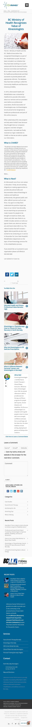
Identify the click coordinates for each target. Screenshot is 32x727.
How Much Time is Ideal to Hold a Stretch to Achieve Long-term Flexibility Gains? (16, 526)
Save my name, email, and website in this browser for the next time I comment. (15, 455)
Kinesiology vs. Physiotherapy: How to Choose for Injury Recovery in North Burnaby (15, 545)
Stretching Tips (9, 511)
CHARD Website (11, 170)
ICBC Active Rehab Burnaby (10, 646)
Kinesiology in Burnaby (9, 643)
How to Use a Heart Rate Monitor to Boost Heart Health (15, 539)
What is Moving (9, 515)
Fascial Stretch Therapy (11, 505)
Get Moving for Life (11, 281)
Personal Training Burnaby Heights (13, 652)
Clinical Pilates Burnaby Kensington (13, 649)
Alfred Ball (6, 283)
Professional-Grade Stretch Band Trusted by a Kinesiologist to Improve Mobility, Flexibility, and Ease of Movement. (15, 532)
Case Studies (8, 502)
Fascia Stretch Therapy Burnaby (12, 639)
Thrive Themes (9, 719)
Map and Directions (8, 672)
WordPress (23, 719)
